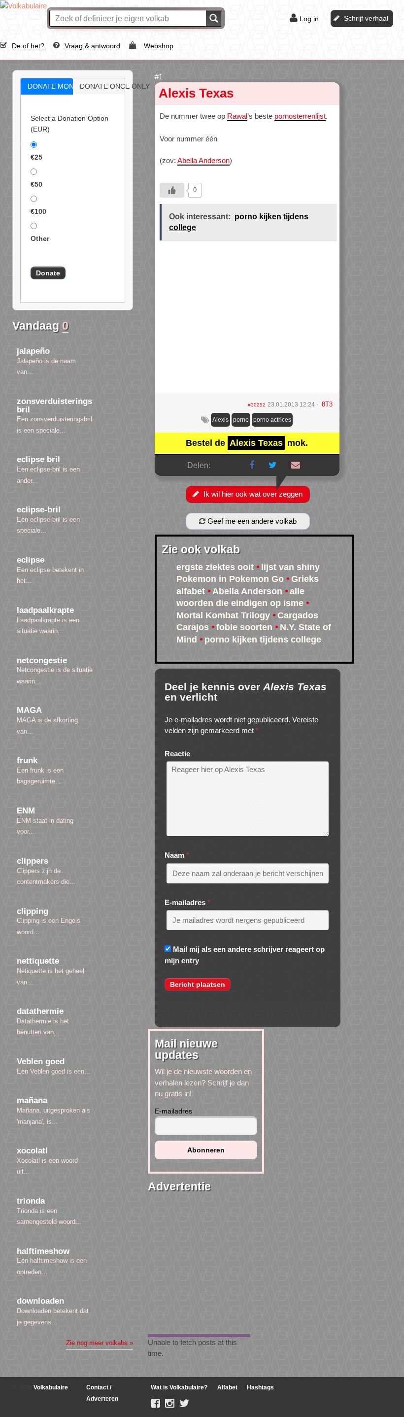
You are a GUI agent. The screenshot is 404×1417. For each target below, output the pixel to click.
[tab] (47, 86)
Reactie (177, 753)
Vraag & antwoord (92, 46)
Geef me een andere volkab (251, 521)
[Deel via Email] (295, 465)
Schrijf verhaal (366, 18)
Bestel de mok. (247, 443)
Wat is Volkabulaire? (179, 1387)
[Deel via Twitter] (273, 465)
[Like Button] (172, 190)
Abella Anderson (203, 160)
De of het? (28, 46)
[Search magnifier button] (214, 18)
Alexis (220, 420)
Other (40, 238)
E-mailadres (185, 902)
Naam (174, 855)
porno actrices (272, 420)
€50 (36, 184)
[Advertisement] (247, 321)
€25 (36, 157)
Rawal (237, 116)
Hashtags (260, 1387)
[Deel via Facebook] (251, 465)
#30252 (257, 404)
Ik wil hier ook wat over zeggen (253, 494)
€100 (38, 211)
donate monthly (57, 86)
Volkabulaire (50, 1387)
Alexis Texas (196, 93)
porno (241, 420)
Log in (309, 19)
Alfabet (227, 1387)
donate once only (109, 86)
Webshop (158, 46)
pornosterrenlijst (300, 116)
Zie (99, 1343)
